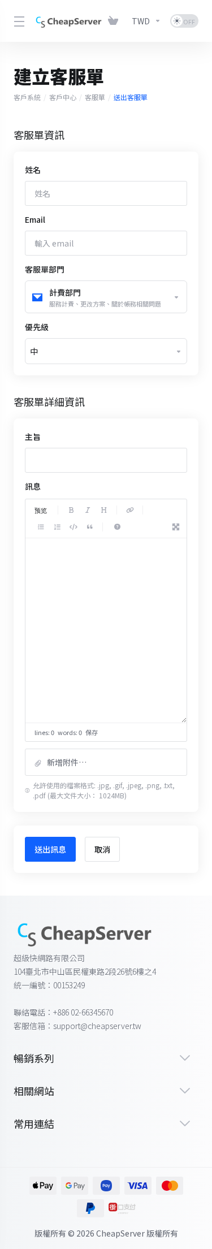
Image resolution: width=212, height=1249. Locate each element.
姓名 (33, 169)
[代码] (73, 526)
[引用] (89, 526)
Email (35, 219)
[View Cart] (115, 21)
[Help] (117, 526)
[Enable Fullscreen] (175, 526)
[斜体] (87, 510)
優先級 (37, 326)
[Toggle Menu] (17, 21)
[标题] (104, 510)
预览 (40, 510)
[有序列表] (57, 526)
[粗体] (71, 510)
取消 (102, 849)
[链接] (130, 510)
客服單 (95, 97)
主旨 (33, 436)
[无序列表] (40, 526)
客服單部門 (44, 269)
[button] (106, 762)
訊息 (33, 486)
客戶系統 (27, 97)
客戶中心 (62, 97)
